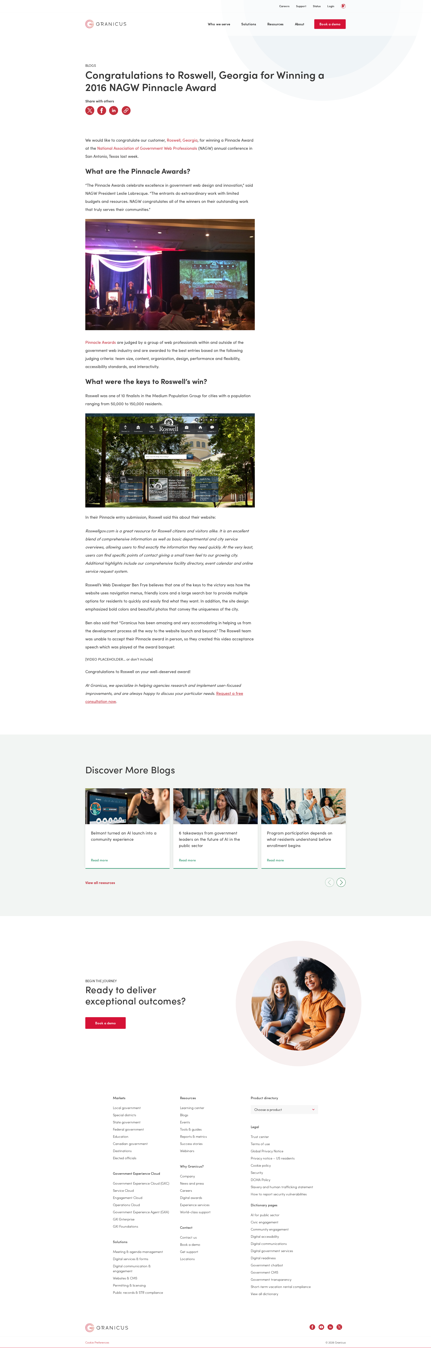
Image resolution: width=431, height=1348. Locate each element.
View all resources (100, 882)
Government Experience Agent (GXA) (141, 1211)
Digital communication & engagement (132, 1268)
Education (120, 1136)
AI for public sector (265, 1214)
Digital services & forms (130, 1258)
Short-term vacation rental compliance (281, 1286)
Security (257, 1172)
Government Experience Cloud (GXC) (141, 1183)
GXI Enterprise (123, 1219)
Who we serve (219, 24)
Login (330, 6)
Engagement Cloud (127, 1197)
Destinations (122, 1150)
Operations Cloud (126, 1204)
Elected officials (124, 1157)
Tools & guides (191, 1129)
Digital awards (191, 1197)
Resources (275, 24)
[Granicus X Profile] (339, 1327)
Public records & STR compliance (138, 1292)
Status (317, 6)
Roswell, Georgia (182, 140)
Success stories (191, 1143)
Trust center (260, 1136)
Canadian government (130, 1143)
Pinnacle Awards (100, 342)
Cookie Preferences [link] (97, 1342)
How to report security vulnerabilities (279, 1194)
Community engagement (270, 1229)
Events (185, 1122)
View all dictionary (264, 1293)
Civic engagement (264, 1222)
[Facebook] (101, 110)
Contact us (188, 1237)
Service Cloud (123, 1190)
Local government (127, 1107)
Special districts (124, 1114)
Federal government (128, 1129)
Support (301, 6)
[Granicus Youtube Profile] (321, 1327)
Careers (284, 6)
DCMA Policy (260, 1179)
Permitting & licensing (129, 1285)
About (299, 24)
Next (341, 882)
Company (187, 1176)
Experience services (194, 1204)
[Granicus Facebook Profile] (312, 1327)
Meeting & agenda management (138, 1251)
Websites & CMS (125, 1278)
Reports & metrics (193, 1136)
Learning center (192, 1107)
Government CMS (264, 1272)
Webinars (187, 1150)
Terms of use (260, 1143)
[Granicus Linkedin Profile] (330, 1327)
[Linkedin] (113, 110)
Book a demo (330, 24)
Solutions (248, 24)
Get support (189, 1251)
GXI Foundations (125, 1226)
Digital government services (272, 1250)
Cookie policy (261, 1165)
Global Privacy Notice (267, 1151)
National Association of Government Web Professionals (147, 148)
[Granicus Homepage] (106, 24)
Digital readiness (263, 1257)
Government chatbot (267, 1265)
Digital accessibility (265, 1236)
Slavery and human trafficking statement (282, 1186)
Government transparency (271, 1279)
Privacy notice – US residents (273, 1158)
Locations (187, 1258)
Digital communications (269, 1243)
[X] (89, 110)
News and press (192, 1183)
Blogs (184, 1114)
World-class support (195, 1211)
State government (127, 1122)
